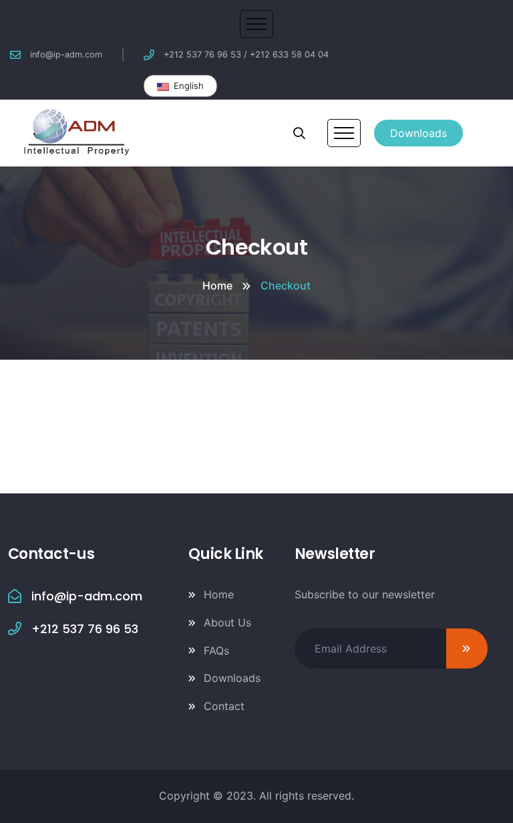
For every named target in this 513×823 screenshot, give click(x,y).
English (187, 85)
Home (217, 285)
